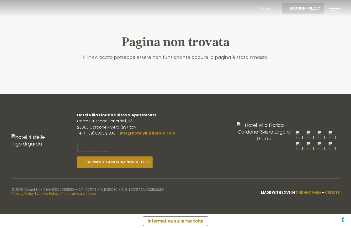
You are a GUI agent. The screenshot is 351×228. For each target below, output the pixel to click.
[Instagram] (93, 147)
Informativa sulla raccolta (175, 221)
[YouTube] (104, 147)
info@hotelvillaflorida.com (148, 133)
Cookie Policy (48, 193)
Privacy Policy (22, 193)
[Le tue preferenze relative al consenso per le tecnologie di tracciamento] (342, 219)
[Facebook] (82, 147)
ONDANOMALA (308, 192)
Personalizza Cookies (79, 193)
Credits (332, 192)
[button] (267, 8)
